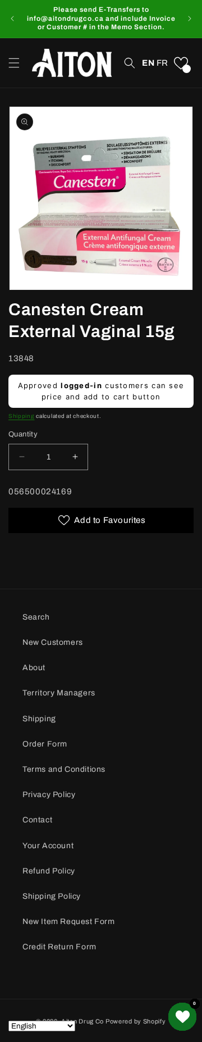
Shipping (21, 416)
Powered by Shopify (135, 1021)
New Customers (52, 642)
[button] (14, 63)
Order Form (44, 744)
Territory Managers (58, 693)
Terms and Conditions (63, 769)
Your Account (48, 845)
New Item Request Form (68, 921)
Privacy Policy (48, 794)
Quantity (23, 434)
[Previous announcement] (12, 18)
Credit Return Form (59, 947)
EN (148, 62)
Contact (37, 820)
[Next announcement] (189, 18)
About (33, 667)
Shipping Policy (51, 896)
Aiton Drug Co (82, 1021)
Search (36, 617)
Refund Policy (48, 871)
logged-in (81, 385)
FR (162, 62)
